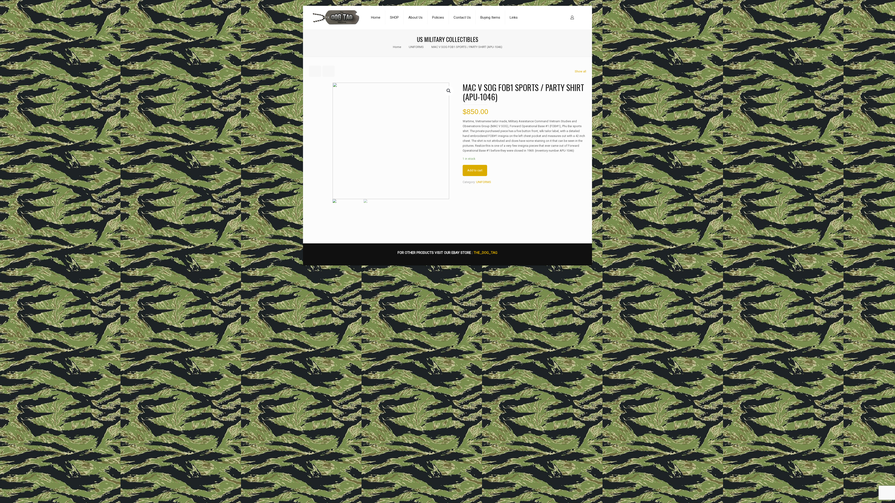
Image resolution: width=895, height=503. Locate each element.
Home (397, 47)
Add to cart (474, 170)
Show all (580, 71)
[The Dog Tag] (336, 17)
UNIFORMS (416, 47)
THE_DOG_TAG (485, 253)
